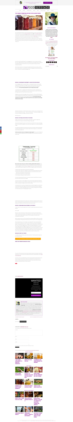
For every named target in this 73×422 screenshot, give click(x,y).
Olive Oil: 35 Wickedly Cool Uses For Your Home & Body (29, 375)
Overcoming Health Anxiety (19, 413)
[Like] (1, 127)
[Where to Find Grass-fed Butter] (38, 382)
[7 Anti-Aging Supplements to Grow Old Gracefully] (19, 356)
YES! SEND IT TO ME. (48, 2)
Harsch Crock (35, 35)
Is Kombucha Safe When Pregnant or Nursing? (38, 361)
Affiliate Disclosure (25, 14)
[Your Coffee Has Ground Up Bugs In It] (29, 394)
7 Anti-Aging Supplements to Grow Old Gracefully (18, 361)
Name (16, 336)
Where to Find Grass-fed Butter (38, 386)
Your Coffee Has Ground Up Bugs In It (28, 400)
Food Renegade (36, 7)
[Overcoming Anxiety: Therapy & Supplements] (29, 409)
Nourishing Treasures (38, 33)
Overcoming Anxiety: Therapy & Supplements (29, 414)
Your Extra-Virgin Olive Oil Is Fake (28, 386)
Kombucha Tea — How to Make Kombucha (18, 387)
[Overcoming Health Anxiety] (19, 409)
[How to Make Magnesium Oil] (19, 370)
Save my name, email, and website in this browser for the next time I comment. (24, 345)
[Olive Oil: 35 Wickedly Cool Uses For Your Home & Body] (29, 370)
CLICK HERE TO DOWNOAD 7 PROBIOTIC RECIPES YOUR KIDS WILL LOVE (28, 238)
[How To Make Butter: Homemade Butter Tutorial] (38, 370)
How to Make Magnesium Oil (18, 374)
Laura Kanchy (22, 326)
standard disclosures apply (20, 276)
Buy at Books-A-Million (51, 58)
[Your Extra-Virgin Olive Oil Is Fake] (29, 382)
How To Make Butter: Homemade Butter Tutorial (38, 375)
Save (16, 263)
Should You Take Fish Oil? (28, 360)
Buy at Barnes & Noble (54, 57)
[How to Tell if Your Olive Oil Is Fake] (19, 394)
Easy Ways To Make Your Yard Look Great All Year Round (38, 415)
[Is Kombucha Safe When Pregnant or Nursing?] (38, 356)
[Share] (1, 129)
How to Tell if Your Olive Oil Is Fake (19, 399)
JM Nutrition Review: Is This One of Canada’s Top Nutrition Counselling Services (38, 401)
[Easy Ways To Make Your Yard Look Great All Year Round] (38, 409)
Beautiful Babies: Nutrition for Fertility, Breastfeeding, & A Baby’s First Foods (51, 42)
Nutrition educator (26, 310)
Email (16, 339)
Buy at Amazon (47, 57)
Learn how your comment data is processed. (32, 350)
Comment (16, 329)
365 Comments (23, 14)
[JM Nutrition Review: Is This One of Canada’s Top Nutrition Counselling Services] (38, 394)
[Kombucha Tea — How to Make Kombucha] (19, 382)
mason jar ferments (27, 33)
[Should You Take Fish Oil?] (29, 356)
